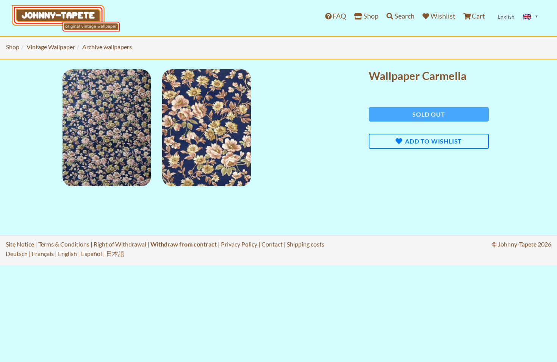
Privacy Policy (239, 244)
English (67, 253)
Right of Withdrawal (120, 244)
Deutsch (17, 253)
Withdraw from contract (183, 244)
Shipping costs (305, 244)
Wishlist (442, 16)
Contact (272, 244)
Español (91, 253)
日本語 (115, 253)
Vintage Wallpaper (51, 46)
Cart (478, 16)
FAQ (339, 16)
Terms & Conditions (63, 244)
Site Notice (20, 244)
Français (43, 253)
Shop (370, 16)
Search (404, 16)
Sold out (428, 114)
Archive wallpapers (107, 46)
